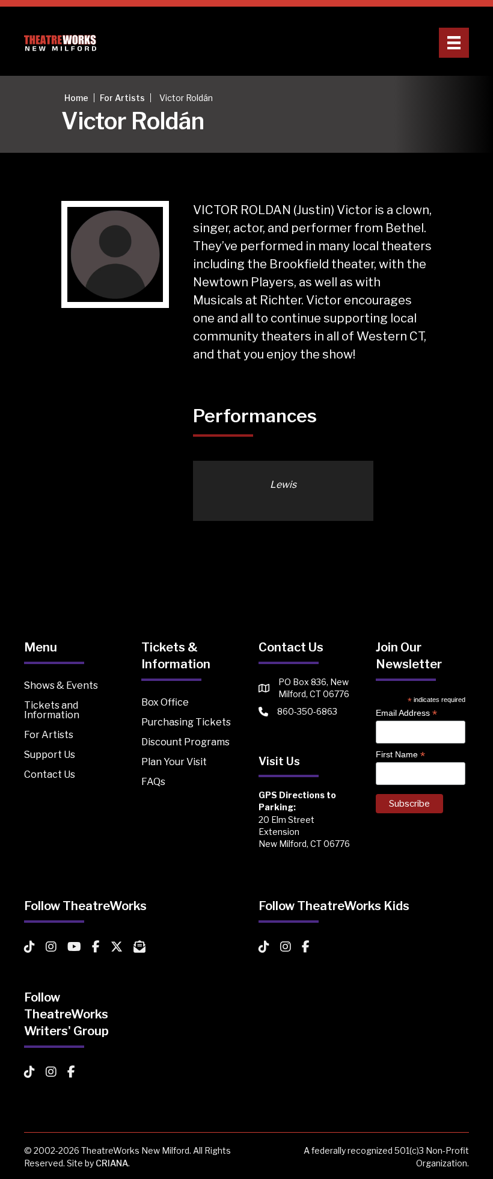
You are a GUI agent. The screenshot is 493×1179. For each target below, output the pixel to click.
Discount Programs (185, 742)
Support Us (49, 754)
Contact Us (49, 774)
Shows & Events (61, 685)
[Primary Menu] (454, 43)
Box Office (165, 702)
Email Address (406, 713)
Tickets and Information (51, 710)
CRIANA (112, 1163)
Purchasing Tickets (186, 722)
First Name (400, 754)
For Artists (48, 734)
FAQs (153, 781)
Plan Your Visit (174, 762)
